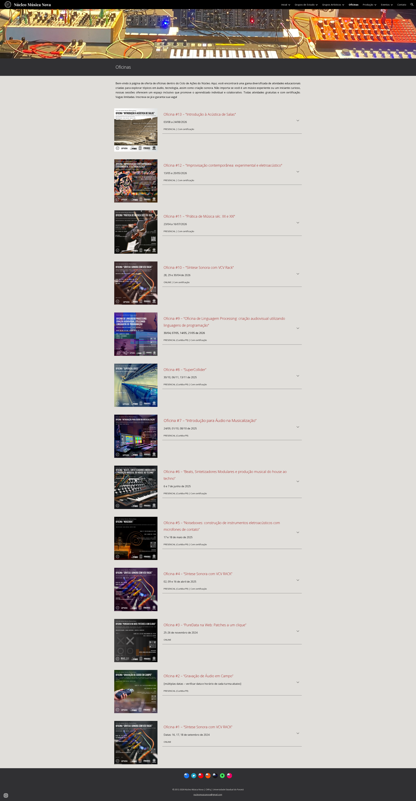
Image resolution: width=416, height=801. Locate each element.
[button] (412, 4)
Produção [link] (368, 4)
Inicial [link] (284, 4)
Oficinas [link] (353, 4)
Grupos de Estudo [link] (305, 4)
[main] (208, 67)
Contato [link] (401, 4)
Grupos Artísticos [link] (331, 4)
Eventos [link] (385, 4)
